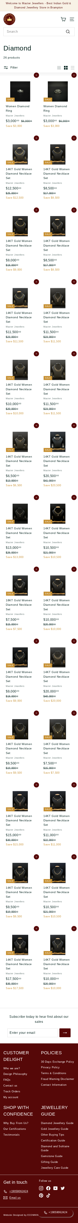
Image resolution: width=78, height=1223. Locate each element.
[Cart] (63, 19)
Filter (13, 67)
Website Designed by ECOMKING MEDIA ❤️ (27, 1215)
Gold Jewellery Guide (54, 1128)
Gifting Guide (49, 1161)
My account (10, 1097)
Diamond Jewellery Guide (57, 1123)
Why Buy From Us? (15, 1123)
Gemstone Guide (52, 1156)
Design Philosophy (15, 1073)
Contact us (10, 1085)
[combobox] (39, 31)
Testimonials (11, 1134)
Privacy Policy (50, 1067)
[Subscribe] (65, 1032)
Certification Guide (53, 1140)
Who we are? (11, 1068)
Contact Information (53, 1084)
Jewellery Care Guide (54, 1167)
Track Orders (11, 1091)
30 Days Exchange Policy (57, 1061)
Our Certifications (14, 1128)
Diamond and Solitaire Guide (55, 1148)
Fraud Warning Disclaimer (57, 1078)
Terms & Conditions (53, 1073)
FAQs (7, 1079)
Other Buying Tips (52, 1134)
